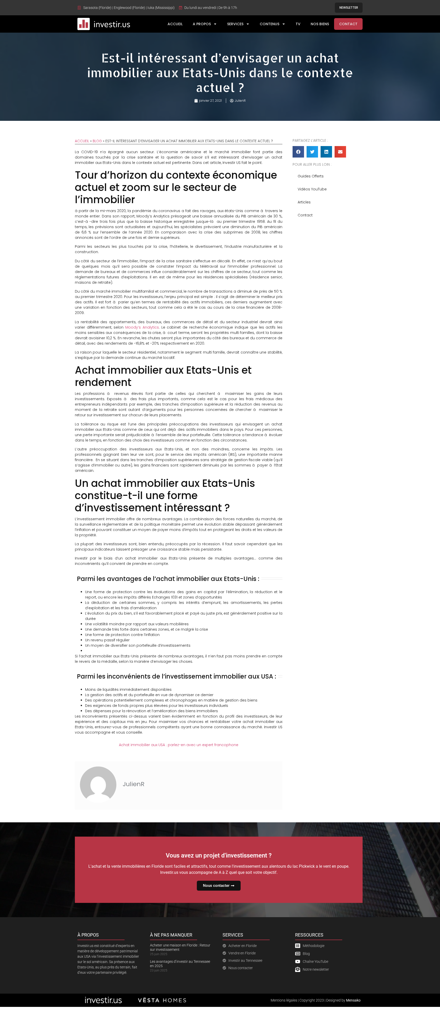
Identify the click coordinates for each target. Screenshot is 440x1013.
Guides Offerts (311, 176)
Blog (97, 141)
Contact (348, 24)
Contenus (269, 24)
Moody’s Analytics (142, 327)
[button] (298, 152)
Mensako (353, 1000)
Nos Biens (320, 24)
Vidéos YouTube (312, 189)
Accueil (175, 24)
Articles (304, 202)
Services (235, 24)
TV (298, 24)
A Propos (202, 24)
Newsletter (348, 7)
